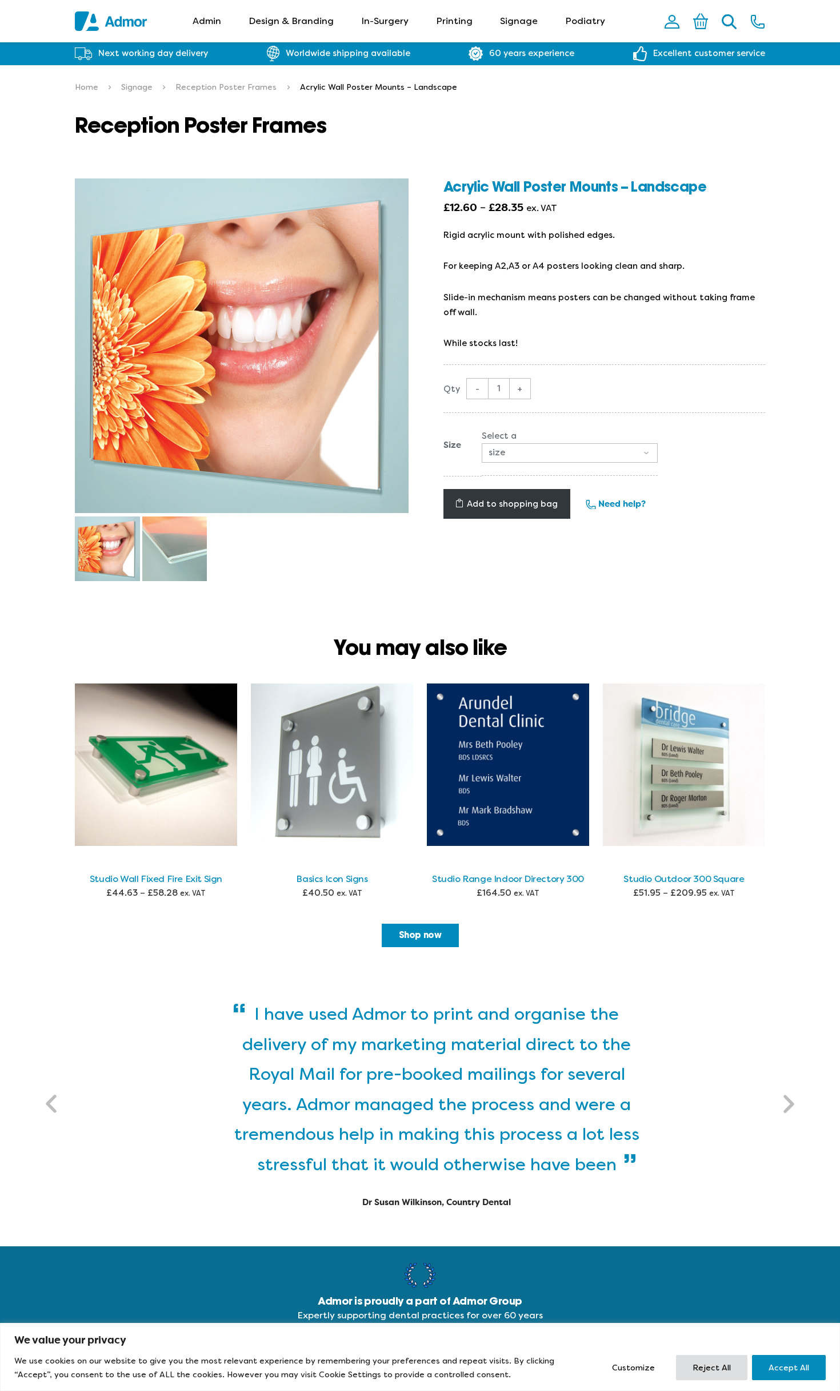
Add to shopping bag (512, 504)
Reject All (712, 1367)
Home (86, 87)
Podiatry (585, 20)
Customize (633, 1367)
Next (788, 1104)
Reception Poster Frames (226, 87)
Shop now (420, 935)
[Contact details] (757, 21)
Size (452, 445)
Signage (519, 20)
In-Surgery (385, 20)
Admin (207, 20)
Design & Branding (291, 20)
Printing (454, 20)
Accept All (789, 1367)
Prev (52, 1104)
